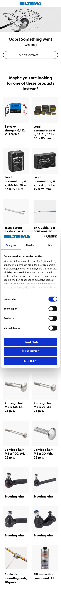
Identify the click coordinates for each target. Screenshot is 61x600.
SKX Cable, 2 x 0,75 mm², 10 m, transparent (44, 232)
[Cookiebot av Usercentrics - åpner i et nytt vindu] (43, 237)
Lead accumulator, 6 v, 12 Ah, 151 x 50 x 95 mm (44, 132)
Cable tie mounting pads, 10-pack (16, 578)
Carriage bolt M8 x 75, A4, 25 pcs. (43, 407)
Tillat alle (30, 341)
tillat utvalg (31, 351)
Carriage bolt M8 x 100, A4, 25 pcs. (15, 454)
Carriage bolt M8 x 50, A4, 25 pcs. (14, 407)
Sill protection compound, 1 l (44, 576)
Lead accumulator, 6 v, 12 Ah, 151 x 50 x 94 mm (44, 183)
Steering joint (14, 496)
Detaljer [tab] (30, 245)
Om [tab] (50, 245)
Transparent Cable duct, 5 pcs (14, 232)
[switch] (52, 308)
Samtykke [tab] (11, 245)
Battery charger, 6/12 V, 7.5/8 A (15, 130)
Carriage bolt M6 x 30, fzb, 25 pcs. (43, 454)
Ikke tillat (30, 361)
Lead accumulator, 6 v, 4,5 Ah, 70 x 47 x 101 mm (15, 183)
